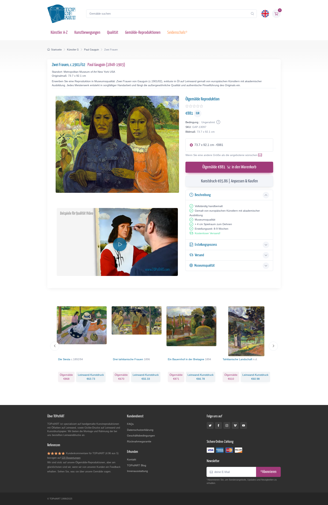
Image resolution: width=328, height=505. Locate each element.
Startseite (56, 49)
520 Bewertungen (71, 457)
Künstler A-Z (59, 32)
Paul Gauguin (91, 49)
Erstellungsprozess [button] (206, 245)
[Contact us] (260, 155)
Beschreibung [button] (203, 195)
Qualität (112, 32)
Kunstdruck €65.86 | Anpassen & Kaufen (229, 181)
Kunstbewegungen (87, 32)
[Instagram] (226, 425)
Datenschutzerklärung (140, 429)
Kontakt (131, 459)
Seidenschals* (177, 32)
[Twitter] (210, 425)
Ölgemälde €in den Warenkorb (229, 167)
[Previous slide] (54, 346)
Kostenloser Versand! (207, 233)
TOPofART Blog (136, 465)
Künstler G (73, 49)
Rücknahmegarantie (139, 441)
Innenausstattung (137, 471)
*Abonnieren (268, 472)
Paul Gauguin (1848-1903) (106, 65)
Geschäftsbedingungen (141, 435)
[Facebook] (218, 425)
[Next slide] (273, 346)
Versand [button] (199, 255)
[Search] (252, 13)
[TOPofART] (61, 13)
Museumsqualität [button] (204, 265)
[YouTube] (243, 425)
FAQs (130, 423)
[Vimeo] (235, 425)
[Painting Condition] (218, 122)
